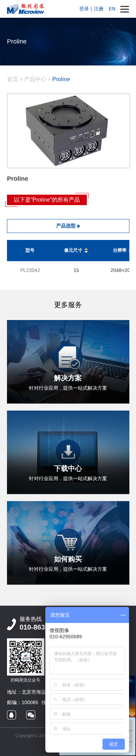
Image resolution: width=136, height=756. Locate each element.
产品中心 (35, 79)
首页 (12, 79)
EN (112, 8)
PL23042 (30, 270)
